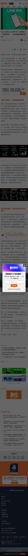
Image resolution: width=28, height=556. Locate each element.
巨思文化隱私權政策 (16, 289)
